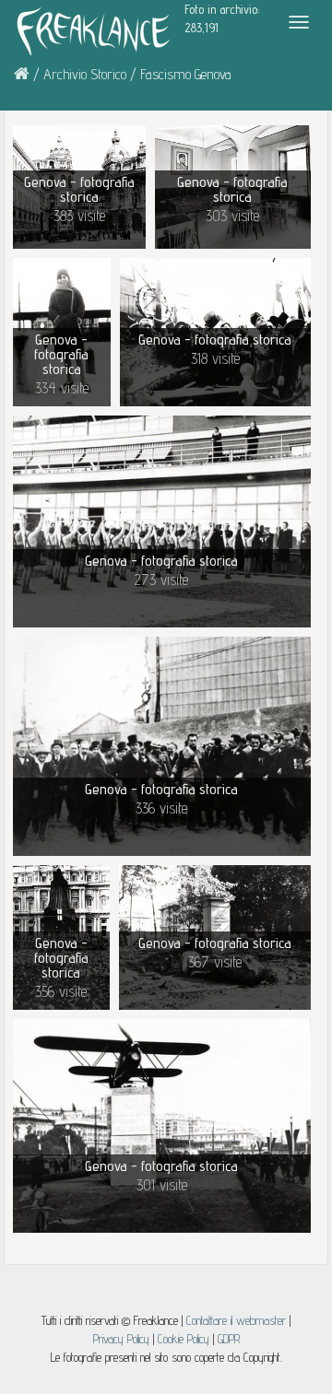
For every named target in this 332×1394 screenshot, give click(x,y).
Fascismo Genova (185, 74)
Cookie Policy (185, 1338)
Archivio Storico (84, 74)
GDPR (229, 1338)
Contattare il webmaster (236, 1320)
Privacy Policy (121, 1338)
